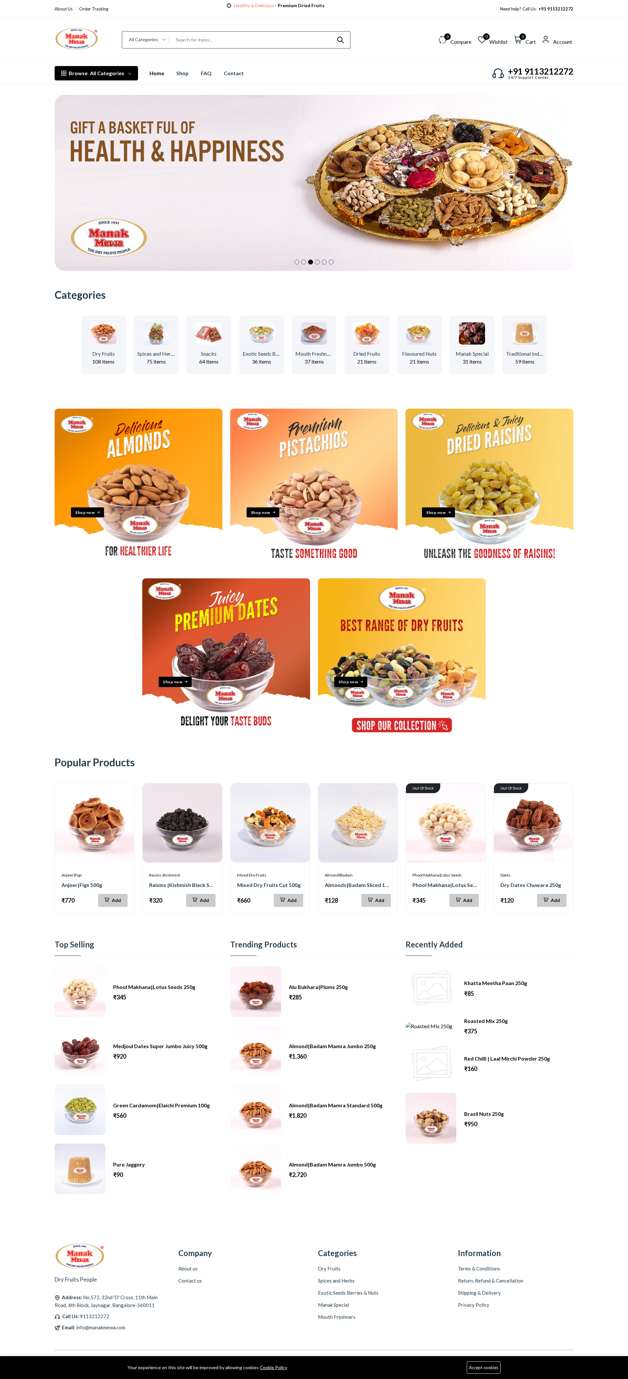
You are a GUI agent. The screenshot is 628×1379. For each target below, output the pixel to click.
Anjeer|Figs (71, 875)
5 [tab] (324, 262)
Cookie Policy (273, 1367)
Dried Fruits (366, 353)
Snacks (209, 353)
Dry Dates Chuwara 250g (530, 885)
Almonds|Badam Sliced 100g (359, 885)
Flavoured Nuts (419, 353)
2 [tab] (303, 262)
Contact (234, 73)
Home (156, 73)
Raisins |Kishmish (164, 875)
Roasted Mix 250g (486, 1021)
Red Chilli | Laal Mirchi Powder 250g (507, 1058)
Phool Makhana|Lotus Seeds (437, 875)
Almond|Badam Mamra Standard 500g (335, 1105)
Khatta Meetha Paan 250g (495, 983)
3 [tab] (310, 262)
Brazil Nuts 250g (484, 1114)
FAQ (206, 73)
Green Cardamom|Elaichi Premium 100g (161, 1105)
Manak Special (472, 353)
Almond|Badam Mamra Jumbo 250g (332, 1046)
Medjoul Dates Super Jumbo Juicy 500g (160, 1046)
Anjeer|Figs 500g (81, 885)
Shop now (308, 5)
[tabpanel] (314, 183)
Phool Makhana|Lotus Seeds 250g (453, 885)
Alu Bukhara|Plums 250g (318, 987)
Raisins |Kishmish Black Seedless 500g (195, 885)
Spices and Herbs (156, 353)
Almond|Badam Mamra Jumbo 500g (332, 1164)
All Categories (96, 73)
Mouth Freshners (314, 353)
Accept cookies (483, 1367)
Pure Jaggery (129, 1164)
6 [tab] (331, 262)
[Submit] (340, 40)
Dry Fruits (103, 353)
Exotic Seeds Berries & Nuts (274, 353)
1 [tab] (296, 262)
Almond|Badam (339, 875)
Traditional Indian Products (536, 353)
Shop (182, 73)
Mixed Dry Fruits (251, 875)
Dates (505, 875)
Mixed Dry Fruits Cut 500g (269, 885)
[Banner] (138, 574)
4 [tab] (317, 262)
